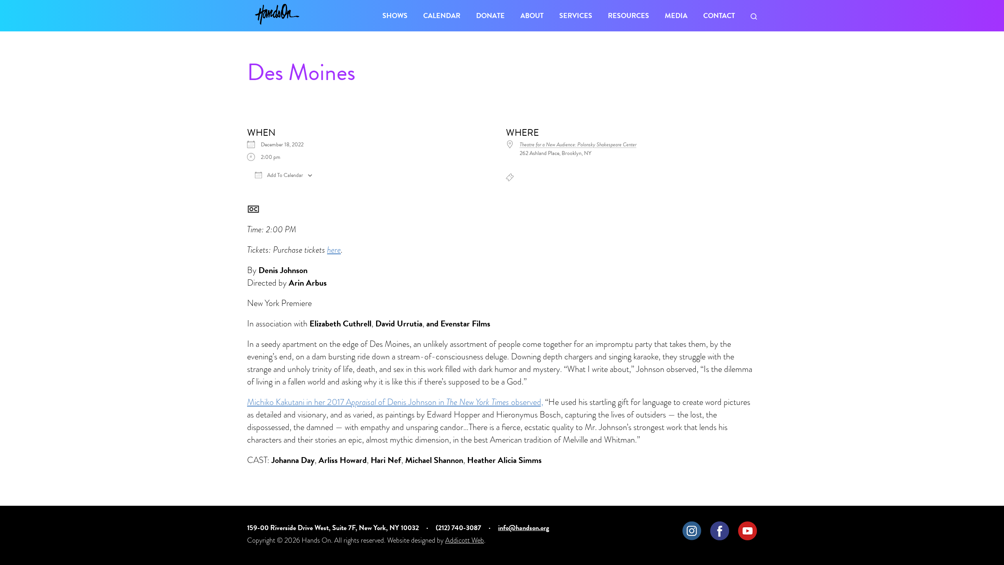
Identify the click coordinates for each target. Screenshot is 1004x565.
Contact (719, 15)
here (334, 250)
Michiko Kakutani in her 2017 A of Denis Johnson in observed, (395, 402)
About (532, 15)
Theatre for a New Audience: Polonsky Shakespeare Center (578, 144)
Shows (394, 15)
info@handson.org (523, 527)
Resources (628, 15)
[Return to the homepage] (277, 14)
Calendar (441, 15)
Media (676, 15)
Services (575, 15)
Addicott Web (464, 540)
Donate (490, 15)
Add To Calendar (284, 175)
